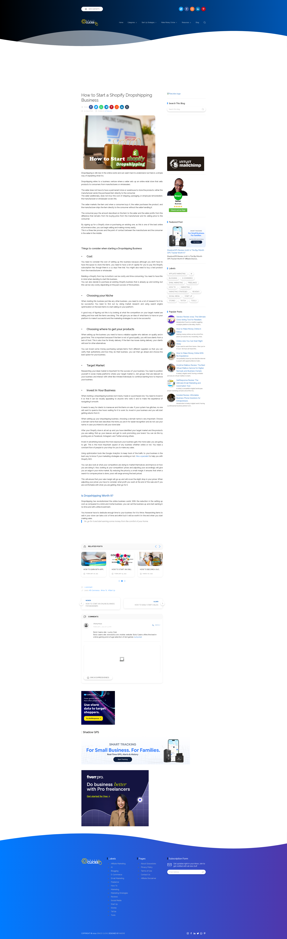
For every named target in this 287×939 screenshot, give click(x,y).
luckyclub (138, 637)
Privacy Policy (146, 867)
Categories (131, 22)
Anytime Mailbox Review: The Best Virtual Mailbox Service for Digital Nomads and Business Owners (190, 368)
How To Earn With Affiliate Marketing (100, 569)
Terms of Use (146, 871)
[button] (91, 107)
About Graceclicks (148, 864)
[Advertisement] (143, 64)
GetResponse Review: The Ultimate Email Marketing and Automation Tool (188, 383)
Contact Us (145, 875)
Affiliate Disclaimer (148, 878)
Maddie (122, 933)
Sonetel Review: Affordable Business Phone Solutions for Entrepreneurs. (188, 398)
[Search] (204, 22)
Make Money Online (168, 22)
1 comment (88, 587)
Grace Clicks (102, 933)
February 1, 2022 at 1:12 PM (102, 627)
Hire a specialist (142, 456)
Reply (157, 625)
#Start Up (111, 590)
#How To (104, 590)
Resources (185, 22)
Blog (197, 22)
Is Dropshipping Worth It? (97, 495)
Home (121, 22)
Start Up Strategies (148, 22)
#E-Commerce (94, 590)
